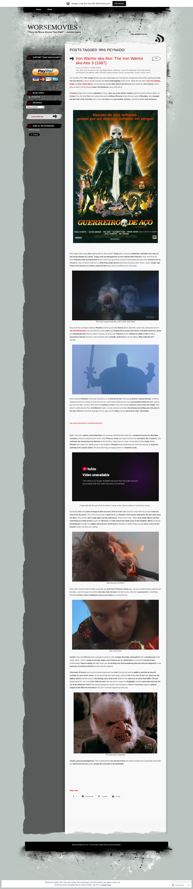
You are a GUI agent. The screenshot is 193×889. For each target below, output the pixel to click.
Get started (119, 3)
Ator (81, 70)
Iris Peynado (80, 72)
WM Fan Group (34, 130)
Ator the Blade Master (104, 70)
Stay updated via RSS (139, 34)
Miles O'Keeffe (100, 72)
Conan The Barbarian (129, 70)
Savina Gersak (112, 72)
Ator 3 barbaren (90, 70)
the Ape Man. (129, 72)
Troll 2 (142, 72)
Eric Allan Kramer (144, 70)
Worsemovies (52, 27)
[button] (115, 176)
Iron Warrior (90, 72)
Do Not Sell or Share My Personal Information (105, 845)
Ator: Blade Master (85, 84)
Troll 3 (148, 72)
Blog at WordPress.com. (80, 845)
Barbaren (116, 70)
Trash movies (96, 67)
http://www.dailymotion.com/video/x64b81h (86, 423)
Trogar (137, 72)
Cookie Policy (106, 885)
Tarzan (120, 72)
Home (38, 9)
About (49, 9)
